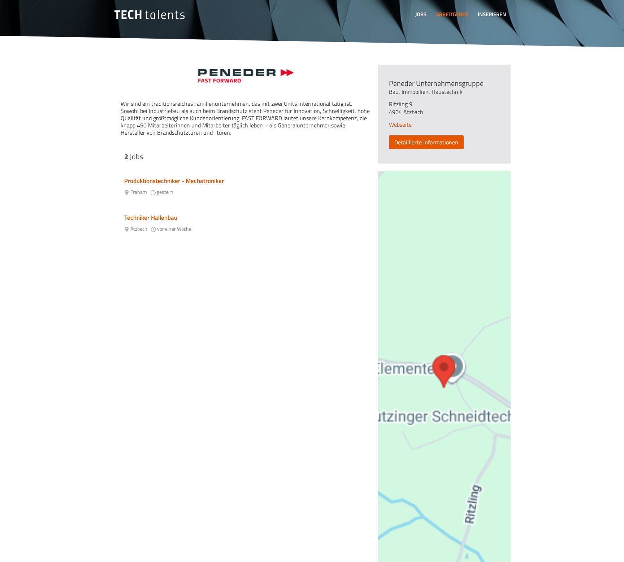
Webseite (400, 124)
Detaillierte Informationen (426, 142)
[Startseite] (149, 14)
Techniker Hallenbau (150, 217)
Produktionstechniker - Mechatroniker (174, 181)
